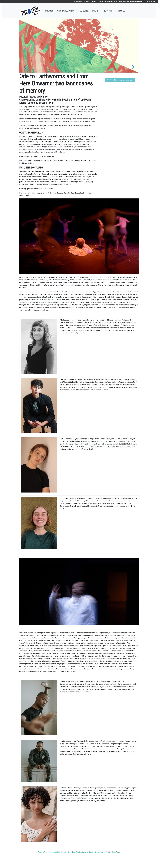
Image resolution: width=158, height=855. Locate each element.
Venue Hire (84, 11)
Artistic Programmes (66, 11)
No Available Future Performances (120, 80)
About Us (121, 11)
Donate (95, 11)
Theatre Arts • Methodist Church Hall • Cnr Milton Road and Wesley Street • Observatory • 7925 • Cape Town (115, 1)
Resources (108, 11)
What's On (49, 11)
